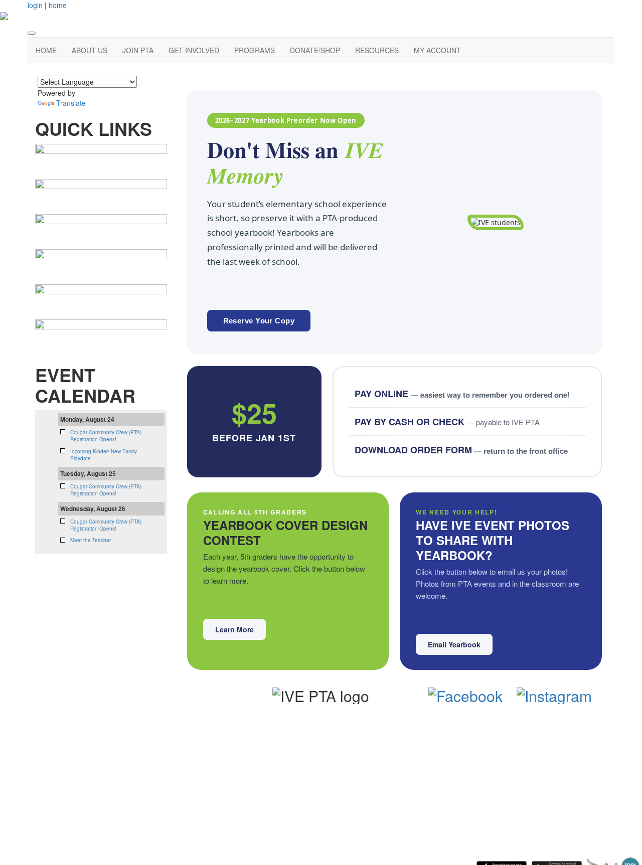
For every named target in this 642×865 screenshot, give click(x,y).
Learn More (234, 629)
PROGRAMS (254, 50)
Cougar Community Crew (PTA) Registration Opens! (105, 436)
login (35, 5)
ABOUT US (89, 50)
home (58, 5)
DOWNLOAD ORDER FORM (461, 449)
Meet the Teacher (90, 540)
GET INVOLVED (194, 50)
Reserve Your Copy (259, 320)
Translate (71, 103)
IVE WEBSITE (132, 729)
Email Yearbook (454, 644)
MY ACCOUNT (437, 50)
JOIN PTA (137, 50)
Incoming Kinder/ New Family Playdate (103, 455)
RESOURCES (377, 50)
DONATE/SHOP (315, 50)
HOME (46, 50)
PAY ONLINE (462, 393)
